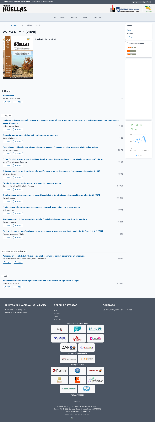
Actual (62, 17)
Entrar (148, 2)
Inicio (56, 17)
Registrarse (138, 2)
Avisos (85, 17)
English (129, 30)
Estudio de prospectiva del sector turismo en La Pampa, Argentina (32, 183)
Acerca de (97, 17)
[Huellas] (77, 8)
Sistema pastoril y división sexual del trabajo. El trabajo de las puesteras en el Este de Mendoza (45, 219)
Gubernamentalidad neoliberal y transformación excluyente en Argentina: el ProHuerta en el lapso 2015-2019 (51, 171)
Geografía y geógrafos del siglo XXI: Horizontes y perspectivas (30, 135)
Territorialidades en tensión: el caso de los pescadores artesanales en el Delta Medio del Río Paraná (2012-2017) (53, 231)
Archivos (74, 17)
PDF (8, 102)
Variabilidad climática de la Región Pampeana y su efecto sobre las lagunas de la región (41, 280)
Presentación (8, 95)
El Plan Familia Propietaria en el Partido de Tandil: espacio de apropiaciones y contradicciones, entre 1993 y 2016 (53, 159)
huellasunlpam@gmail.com (81, 411)
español (130, 33)
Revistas (56, 313)
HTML (19, 102)
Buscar (56, 316)
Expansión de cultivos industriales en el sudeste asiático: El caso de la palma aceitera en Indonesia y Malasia (50, 147)
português (130, 37)
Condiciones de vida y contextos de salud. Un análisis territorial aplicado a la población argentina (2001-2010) (51, 195)
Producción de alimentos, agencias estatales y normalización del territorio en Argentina (41, 207)
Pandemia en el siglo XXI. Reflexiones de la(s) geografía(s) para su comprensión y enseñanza (44, 256)
